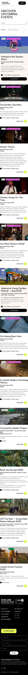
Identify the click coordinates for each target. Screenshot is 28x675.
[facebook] (2, 668)
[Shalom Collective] (6, 3)
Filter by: (3, 29)
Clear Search (6, 26)
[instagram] (4, 668)
